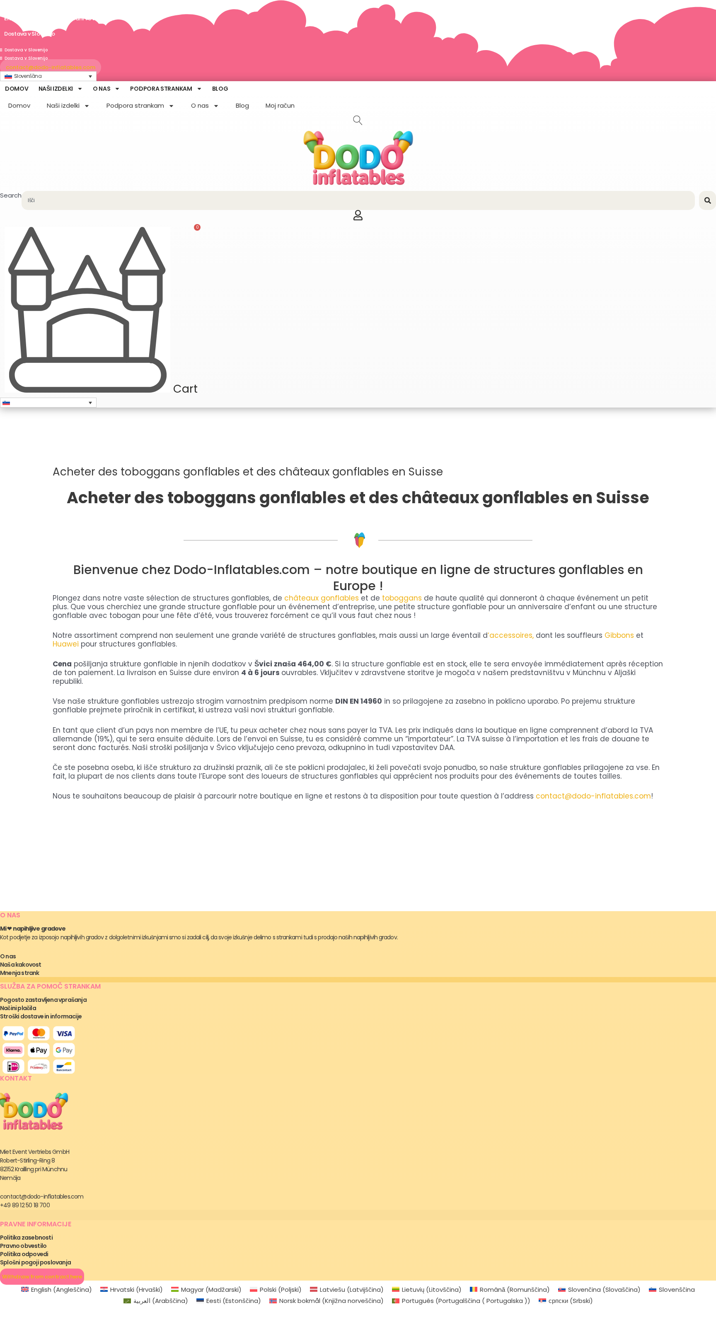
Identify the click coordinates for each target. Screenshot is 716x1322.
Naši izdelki (56, 88)
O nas (102, 88)
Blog (220, 88)
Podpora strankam (161, 88)
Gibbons (619, 635)
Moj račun (280, 105)
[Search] (707, 200)
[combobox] (358, 200)
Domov (17, 88)
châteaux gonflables (321, 598)
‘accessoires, (511, 635)
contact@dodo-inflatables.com (593, 796)
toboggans (402, 598)
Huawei (66, 644)
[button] (48, 76)
